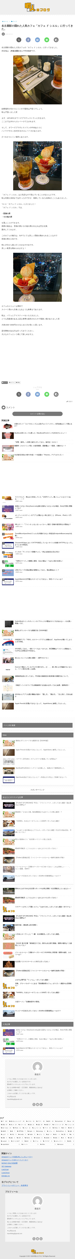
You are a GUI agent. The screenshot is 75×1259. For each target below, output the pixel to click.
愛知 (18, 382)
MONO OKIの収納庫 (10, 1163)
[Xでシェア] (18, 39)
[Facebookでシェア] (28, 39)
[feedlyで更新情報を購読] (37, 1104)
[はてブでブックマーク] (37, 39)
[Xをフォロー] (34, 1104)
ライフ (5, 382)
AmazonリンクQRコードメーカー (15, 1160)
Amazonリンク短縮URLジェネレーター (17, 1157)
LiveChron (6, 1173)
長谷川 (37, 1074)
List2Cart (5, 1170)
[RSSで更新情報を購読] (41, 1104)
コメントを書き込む (37, 414)
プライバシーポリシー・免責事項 (15, 1185)
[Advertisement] (37, 355)
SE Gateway (6, 1166)
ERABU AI (6, 1176)
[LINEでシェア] (46, 39)
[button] (56, 39)
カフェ (12, 382)
